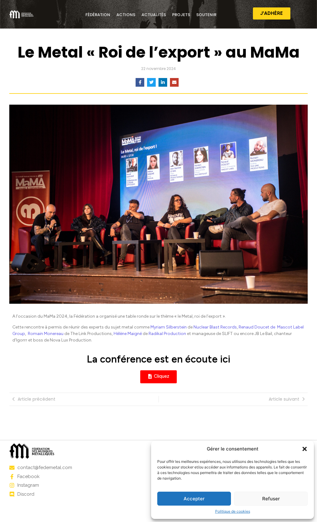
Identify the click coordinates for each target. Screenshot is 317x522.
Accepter (194, 499)
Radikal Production (167, 333)
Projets (181, 15)
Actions (125, 15)
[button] (305, 449)
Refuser (271, 499)
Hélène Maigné (128, 333)
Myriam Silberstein (168, 327)
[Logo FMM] (21, 14)
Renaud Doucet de (257, 327)
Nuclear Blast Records (215, 327)
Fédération (97, 15)
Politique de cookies (232, 511)
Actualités (153, 15)
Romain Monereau (45, 333)
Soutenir (206, 15)
